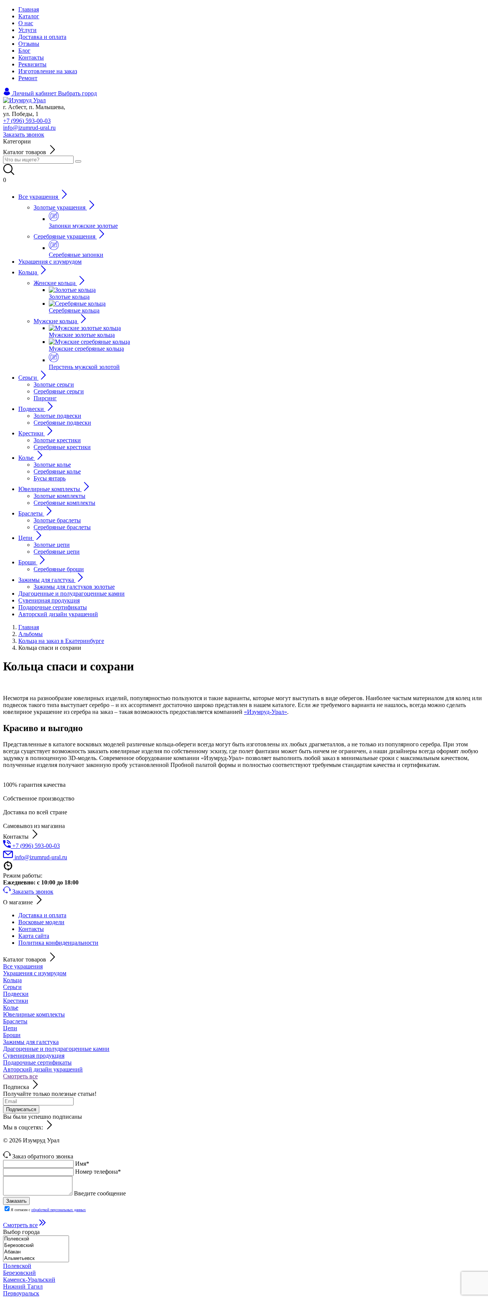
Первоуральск (21, 1293)
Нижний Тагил (23, 1286)
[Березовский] (36, 1245)
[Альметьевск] (36, 1258)
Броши (12, 1035)
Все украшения (23, 966)
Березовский (19, 1272)
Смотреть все (20, 1076)
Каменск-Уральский (29, 1279)
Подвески (16, 994)
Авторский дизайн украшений (43, 1069)
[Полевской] (36, 1239)
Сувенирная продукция (33, 1055)
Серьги (12, 987)
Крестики (15, 1000)
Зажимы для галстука (31, 1042)
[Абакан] (36, 1252)
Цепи (10, 1028)
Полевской (17, 1266)
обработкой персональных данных (58, 1210)
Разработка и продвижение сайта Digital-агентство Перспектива (86, 1147)
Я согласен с (48, 1210)
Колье (10, 1007)
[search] (78, 161)
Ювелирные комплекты (34, 1014)
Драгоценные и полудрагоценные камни (56, 1048)
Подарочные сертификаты (37, 1062)
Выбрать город (77, 93)
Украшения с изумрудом (34, 973)
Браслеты (15, 1021)
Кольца (12, 980)
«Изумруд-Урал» (265, 712)
